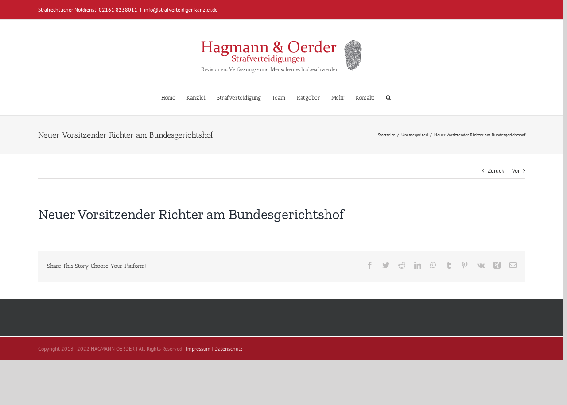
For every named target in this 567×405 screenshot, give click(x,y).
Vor (516, 170)
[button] (388, 96)
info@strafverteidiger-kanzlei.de (180, 9)
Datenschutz (228, 348)
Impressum (198, 348)
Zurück (496, 170)
